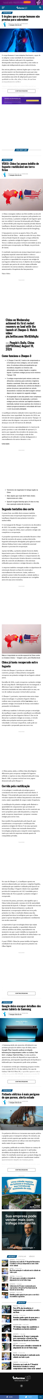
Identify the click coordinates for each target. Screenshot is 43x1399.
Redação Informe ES (15, 25)
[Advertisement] (21, 125)
